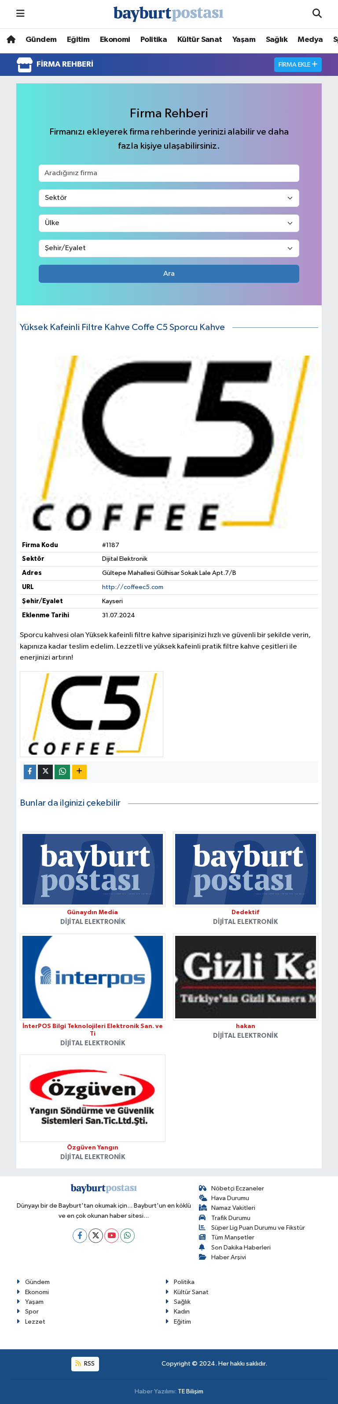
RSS (89, 1363)
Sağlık (276, 40)
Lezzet (35, 1321)
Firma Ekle (295, 64)
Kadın (182, 1311)
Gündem (41, 40)
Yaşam (243, 40)
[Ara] (317, 14)
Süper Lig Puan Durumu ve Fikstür (258, 1227)
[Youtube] (111, 1235)
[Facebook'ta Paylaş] (30, 772)
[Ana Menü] (20, 14)
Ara (169, 274)
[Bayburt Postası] (169, 14)
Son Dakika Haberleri (241, 1247)
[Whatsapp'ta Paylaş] (62, 772)
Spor (32, 1311)
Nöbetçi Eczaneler (237, 1188)
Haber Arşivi (228, 1257)
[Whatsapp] (127, 1235)
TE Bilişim (190, 1391)
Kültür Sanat (199, 40)
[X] (95, 1235)
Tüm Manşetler (232, 1237)
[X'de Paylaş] (45, 772)
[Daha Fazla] (79, 772)
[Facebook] (80, 1235)
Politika (153, 40)
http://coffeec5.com (132, 587)
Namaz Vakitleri (233, 1208)
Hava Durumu (230, 1198)
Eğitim (78, 40)
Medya (310, 40)
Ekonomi (115, 40)
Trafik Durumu (230, 1218)
